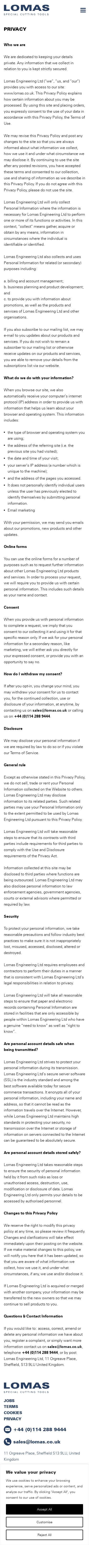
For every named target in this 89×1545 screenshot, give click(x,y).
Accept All (44, 1509)
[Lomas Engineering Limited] (26, 10)
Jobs (9, 1400)
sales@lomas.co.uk (50, 710)
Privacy (12, 1418)
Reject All (44, 1535)
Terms (11, 1406)
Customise (44, 1522)
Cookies (13, 1412)
